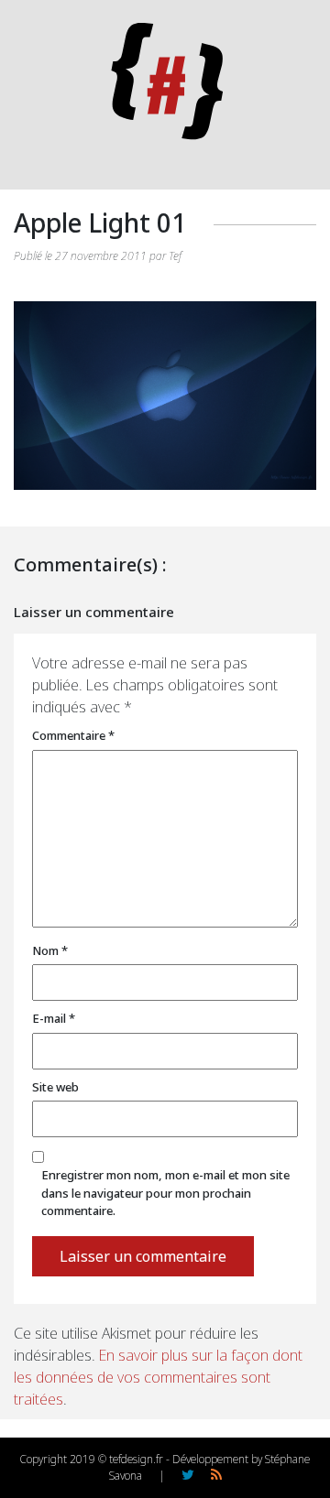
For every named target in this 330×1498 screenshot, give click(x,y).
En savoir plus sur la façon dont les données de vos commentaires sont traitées (158, 1377)
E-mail (53, 1018)
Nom (50, 950)
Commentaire (73, 735)
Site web (55, 1087)
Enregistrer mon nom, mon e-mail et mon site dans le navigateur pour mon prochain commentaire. (165, 1193)
